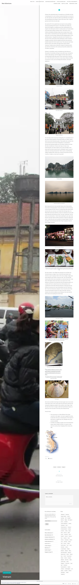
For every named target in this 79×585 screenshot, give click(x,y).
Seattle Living (65, 3)
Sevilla (67, 561)
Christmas (69, 527)
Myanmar (69, 552)
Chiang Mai (62, 525)
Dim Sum (65, 532)
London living (57, 3)
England (62, 536)
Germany (70, 536)
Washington (63, 572)
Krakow (68, 543)
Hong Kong (66, 539)
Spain (71, 563)
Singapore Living (73, 3)
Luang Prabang (63, 548)
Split (61, 565)
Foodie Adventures (61, 1)
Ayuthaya (62, 518)
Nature (68, 554)
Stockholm (65, 565)
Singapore (62, 563)
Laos (67, 545)
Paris (61, 556)
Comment (70, 503)
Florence (66, 536)
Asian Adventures (40, 1)
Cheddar (70, 523)
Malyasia (66, 550)
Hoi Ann (59, 467)
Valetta (62, 570)
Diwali (69, 532)
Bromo (62, 521)
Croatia (66, 530)
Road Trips (66, 559)
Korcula (65, 543)
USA (72, 568)
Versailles (65, 570)
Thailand (62, 568)
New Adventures (6, 3)
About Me (32, 1)
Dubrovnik (66, 534)
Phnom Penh (69, 556)
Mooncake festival (64, 552)
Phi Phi (65, 556)
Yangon (67, 572)
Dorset (62, 534)
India (62, 541)
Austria (68, 516)
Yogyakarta (63, 574)
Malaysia (62, 550)
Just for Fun (47, 543)
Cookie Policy (18, 583)
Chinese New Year (64, 527)
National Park (63, 554)
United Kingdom (67, 568)
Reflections (47, 547)
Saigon (63, 467)
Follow (47, 524)
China (66, 525)
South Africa (67, 563)
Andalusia (67, 514)
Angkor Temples (63, 516)
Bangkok (69, 518)
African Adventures (48, 532)
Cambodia (65, 521)
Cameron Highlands (64, 523)
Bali (65, 518)
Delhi (62, 532)
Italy (61, 543)
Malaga (68, 548)
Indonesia (65, 541)
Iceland (70, 539)
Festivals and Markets (72, 1)
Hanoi (55, 467)
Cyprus (70, 530)
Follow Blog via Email (50, 511)
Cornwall (62, 530)
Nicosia (71, 554)
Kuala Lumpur (63, 545)
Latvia (70, 545)
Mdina (70, 550)
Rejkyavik (62, 559)
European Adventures (50, 1)
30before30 (62, 514)
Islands (69, 541)
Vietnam (70, 570)
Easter (70, 534)
